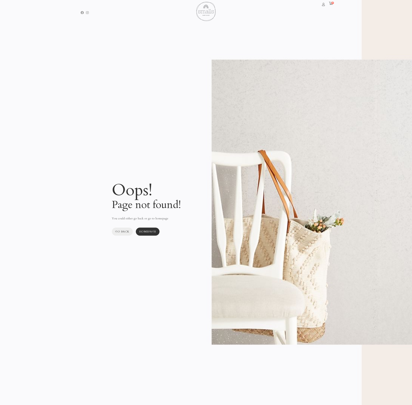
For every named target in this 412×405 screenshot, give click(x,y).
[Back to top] (403, 396)
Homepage (147, 231)
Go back (122, 231)
